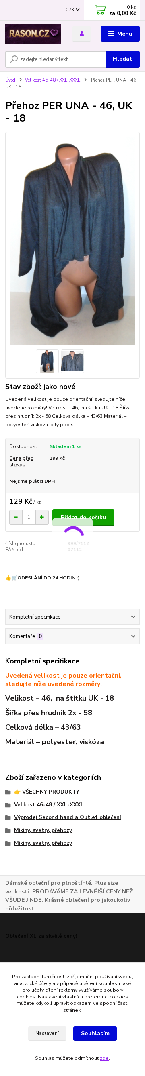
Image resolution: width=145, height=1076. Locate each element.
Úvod (10, 80)
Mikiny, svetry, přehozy (43, 830)
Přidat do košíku (83, 517)
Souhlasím (95, 1033)
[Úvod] (33, 34)
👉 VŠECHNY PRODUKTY (46, 792)
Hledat (122, 59)
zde (104, 1058)
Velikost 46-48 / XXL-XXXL (52, 80)
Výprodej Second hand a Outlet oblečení (67, 817)
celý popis (61, 424)
